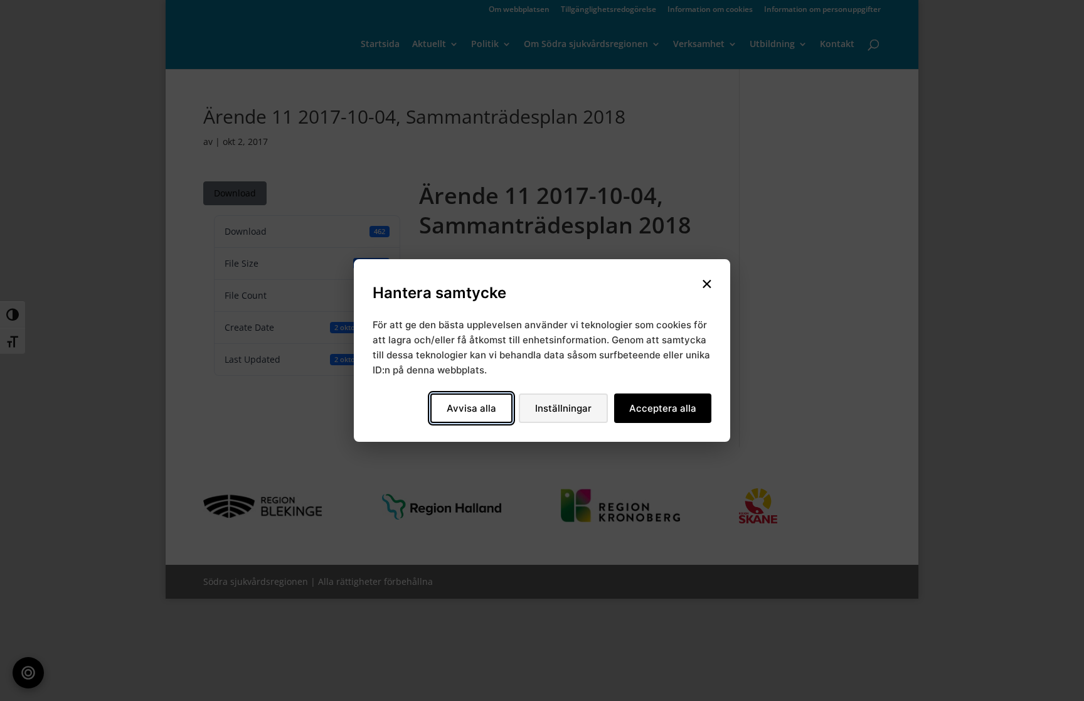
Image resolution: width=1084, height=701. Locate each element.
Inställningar (563, 408)
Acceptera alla (662, 408)
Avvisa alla (471, 408)
